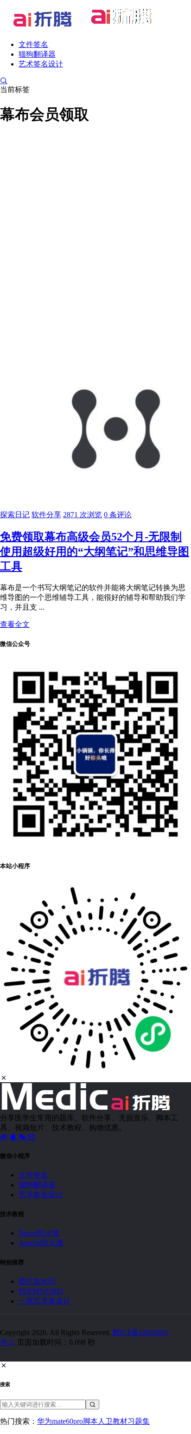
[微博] (4, 1137)
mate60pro (67, 1421)
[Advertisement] (95, 231)
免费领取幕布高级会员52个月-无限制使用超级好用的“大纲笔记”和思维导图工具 (94, 551)
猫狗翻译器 (37, 54)
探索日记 (15, 515)
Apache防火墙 (41, 1243)
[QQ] (14, 1137)
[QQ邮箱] (31, 1137)
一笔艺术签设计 (44, 1301)
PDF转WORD (41, 1291)
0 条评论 (118, 515)
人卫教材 (112, 1421)
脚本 (90, 1421)
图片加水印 (37, 1281)
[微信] (23, 1137)
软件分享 (46, 515)
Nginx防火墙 (39, 1233)
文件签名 (33, 44)
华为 (44, 1421)
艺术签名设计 (41, 64)
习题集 (138, 1421)
